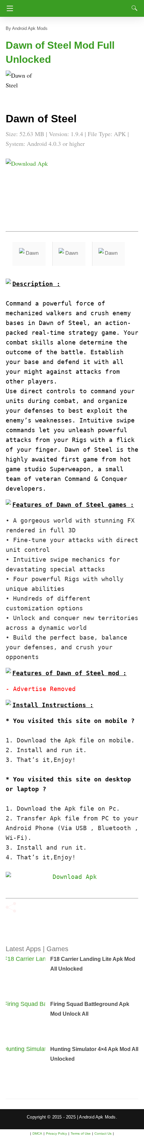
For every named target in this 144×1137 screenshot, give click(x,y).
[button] (19, 84)
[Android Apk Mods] (73, 6)
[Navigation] (8, 8)
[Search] (133, 8)
